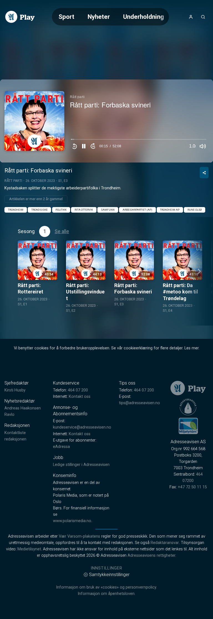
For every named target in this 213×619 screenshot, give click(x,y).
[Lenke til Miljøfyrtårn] (188, 425)
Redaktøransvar (165, 542)
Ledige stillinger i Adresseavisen (81, 464)
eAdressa (61, 446)
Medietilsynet (29, 549)
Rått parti (13, 181)
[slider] (138, 140)
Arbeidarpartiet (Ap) (137, 209)
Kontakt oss (79, 396)
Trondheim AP (169, 209)
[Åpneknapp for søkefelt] (203, 16)
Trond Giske (39, 209)
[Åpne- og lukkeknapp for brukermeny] (190, 16)
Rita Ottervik (84, 209)
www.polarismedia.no (72, 521)
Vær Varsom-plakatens (79, 536)
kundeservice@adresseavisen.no (82, 427)
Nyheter (99, 16)
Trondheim (15, 209)
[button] (83, 146)
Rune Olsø (194, 209)
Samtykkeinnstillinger (109, 574)
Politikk (61, 209)
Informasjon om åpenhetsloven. (106, 593)
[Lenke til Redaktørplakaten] (188, 407)
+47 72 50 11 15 (192, 487)
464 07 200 (78, 390)
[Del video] (204, 172)
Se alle (62, 231)
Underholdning (143, 16)
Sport (66, 16)
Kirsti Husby (15, 390)
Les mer (191, 348)
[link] (20, 17)
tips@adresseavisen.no (139, 403)
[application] (106, 121)
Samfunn (108, 209)
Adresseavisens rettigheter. (152, 555)
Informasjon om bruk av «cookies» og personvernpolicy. (106, 587)
